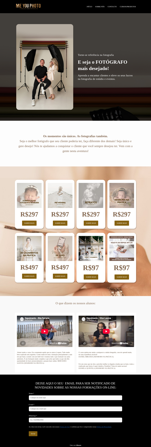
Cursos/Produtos (128, 7)
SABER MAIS (29, 223)
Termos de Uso (65, 427)
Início (89, 7)
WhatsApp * (33, 416)
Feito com (75, 445)
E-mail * (31, 404)
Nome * (31, 393)
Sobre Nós (99, 7)
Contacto (112, 7)
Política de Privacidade (104, 427)
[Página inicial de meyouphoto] (28, 6)
